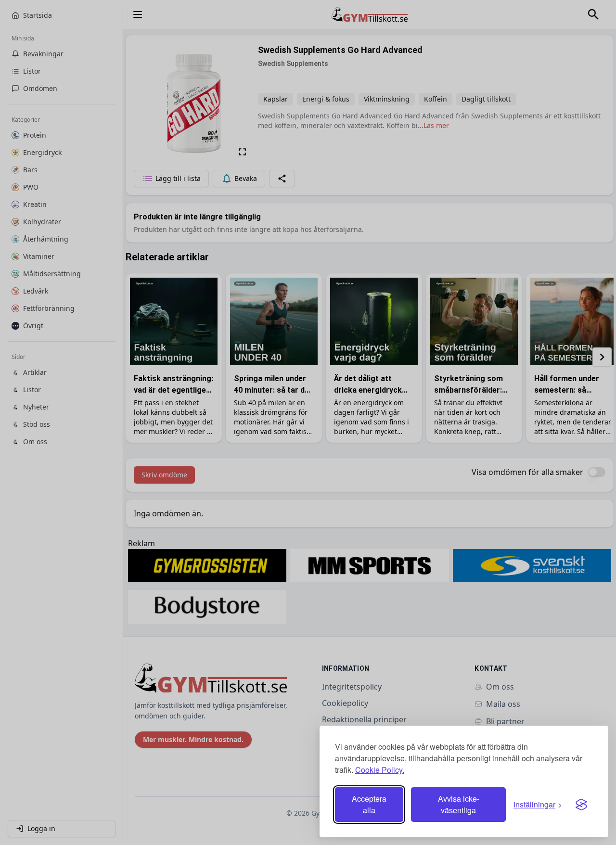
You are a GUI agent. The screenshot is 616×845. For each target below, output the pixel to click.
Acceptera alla (369, 804)
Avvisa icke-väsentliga (458, 804)
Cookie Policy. (379, 769)
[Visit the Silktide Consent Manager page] (581, 804)
